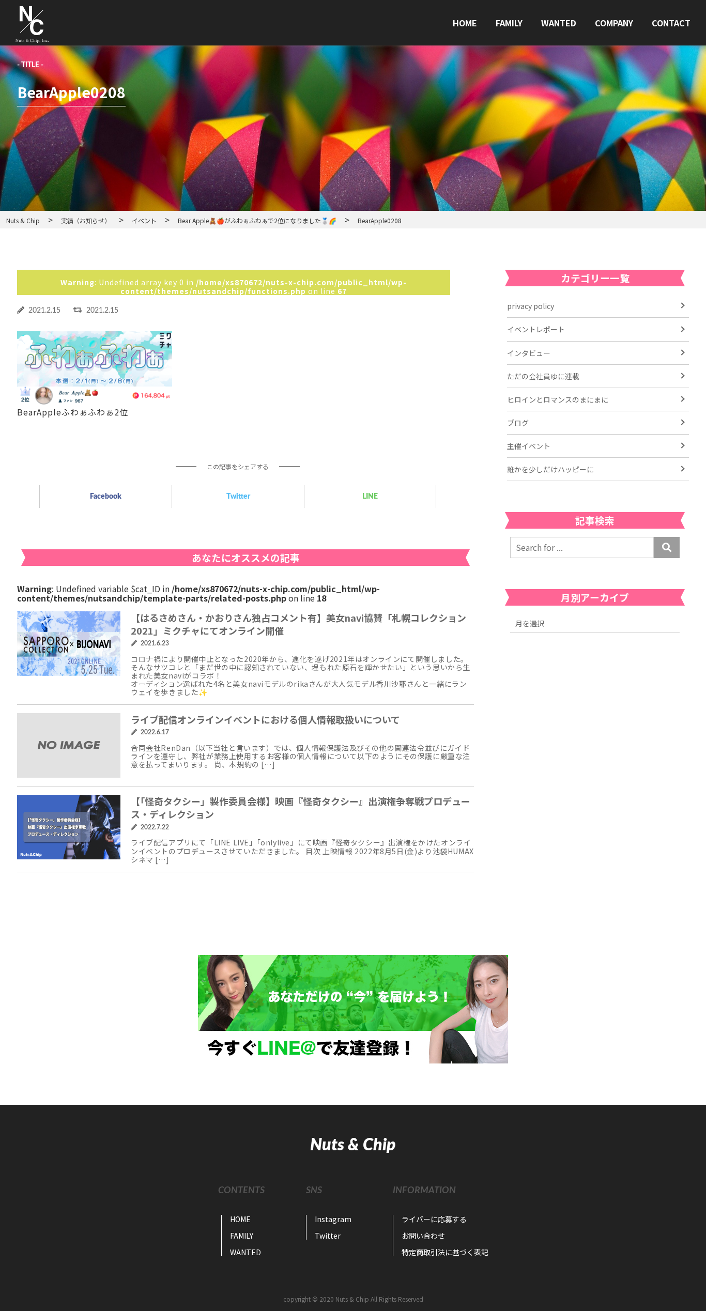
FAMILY (509, 22)
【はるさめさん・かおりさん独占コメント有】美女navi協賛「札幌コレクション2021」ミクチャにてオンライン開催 (298, 624)
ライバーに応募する (434, 1219)
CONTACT (671, 22)
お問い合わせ (423, 1235)
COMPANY (614, 22)
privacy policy (530, 306)
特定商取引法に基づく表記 (445, 1252)
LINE (370, 496)
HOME (465, 22)
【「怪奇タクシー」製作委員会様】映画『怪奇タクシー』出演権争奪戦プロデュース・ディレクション (300, 807)
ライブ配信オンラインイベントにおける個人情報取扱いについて (265, 719)
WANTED (558, 22)
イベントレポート (536, 329)
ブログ (518, 423)
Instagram (333, 1219)
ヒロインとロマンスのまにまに (557, 399)
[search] (667, 547)
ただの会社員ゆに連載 (543, 376)
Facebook (105, 496)
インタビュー (528, 353)
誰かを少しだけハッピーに (550, 469)
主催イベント (528, 446)
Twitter (238, 496)
